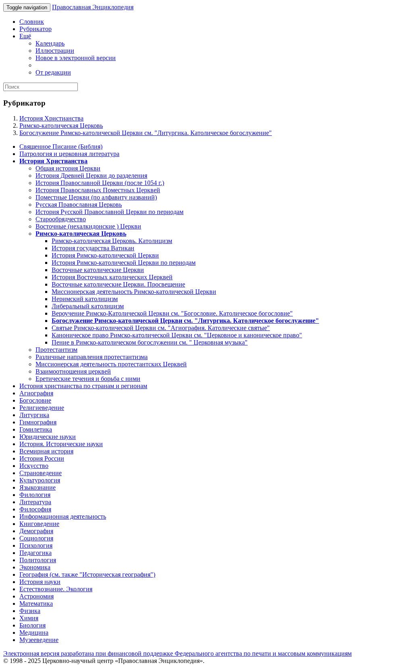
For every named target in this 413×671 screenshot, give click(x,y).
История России (41, 458)
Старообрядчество (60, 219)
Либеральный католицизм (88, 306)
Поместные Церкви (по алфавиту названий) (96, 197)
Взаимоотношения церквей (73, 371)
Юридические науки (47, 436)
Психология (35, 545)
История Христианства (51, 118)
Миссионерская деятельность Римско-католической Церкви (134, 291)
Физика (29, 610)
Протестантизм (56, 349)
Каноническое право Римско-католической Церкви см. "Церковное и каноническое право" (177, 335)
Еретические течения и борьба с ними (87, 378)
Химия (28, 618)
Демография (36, 531)
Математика (36, 603)
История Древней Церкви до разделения (91, 175)
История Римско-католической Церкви (105, 255)
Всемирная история (46, 451)
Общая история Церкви (67, 168)
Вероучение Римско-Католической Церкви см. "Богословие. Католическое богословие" (172, 313)
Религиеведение (41, 407)
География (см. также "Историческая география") (87, 574)
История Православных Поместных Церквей (97, 190)
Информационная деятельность (62, 516)
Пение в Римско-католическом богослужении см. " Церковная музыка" (150, 342)
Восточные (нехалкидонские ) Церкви (88, 226)
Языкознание (37, 487)
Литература (35, 502)
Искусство (33, 465)
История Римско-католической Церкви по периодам (124, 262)
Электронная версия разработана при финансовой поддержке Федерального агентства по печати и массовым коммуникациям (177, 653)
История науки (39, 581)
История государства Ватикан (93, 248)
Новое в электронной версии (75, 57)
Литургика (34, 414)
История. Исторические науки (61, 443)
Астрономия (36, 596)
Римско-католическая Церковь (61, 125)
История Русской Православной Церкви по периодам (109, 211)
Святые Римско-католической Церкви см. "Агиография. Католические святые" (161, 327)
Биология (32, 625)
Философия (35, 509)
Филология (34, 494)
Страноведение (40, 472)
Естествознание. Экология (55, 589)
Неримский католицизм (85, 298)
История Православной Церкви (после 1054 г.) (99, 182)
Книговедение (39, 523)
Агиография (36, 393)
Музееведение (38, 639)
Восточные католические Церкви (98, 269)
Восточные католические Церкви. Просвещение (118, 284)
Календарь (50, 43)
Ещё (25, 36)
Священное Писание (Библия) (60, 146)
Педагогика (35, 552)
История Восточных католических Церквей (112, 277)
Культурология (39, 480)
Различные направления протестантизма (91, 356)
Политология (37, 560)
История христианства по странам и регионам (83, 385)
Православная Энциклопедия (92, 7)
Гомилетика (35, 429)
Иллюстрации (54, 50)
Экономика (34, 567)
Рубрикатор (35, 28)
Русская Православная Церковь (78, 204)
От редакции (53, 72)
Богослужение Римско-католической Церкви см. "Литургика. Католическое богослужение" (145, 132)
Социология (36, 538)
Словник (31, 21)
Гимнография (37, 422)
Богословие (35, 400)
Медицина (33, 632)
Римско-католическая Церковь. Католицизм (112, 240)
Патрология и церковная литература (69, 153)
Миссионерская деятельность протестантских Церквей (111, 364)
